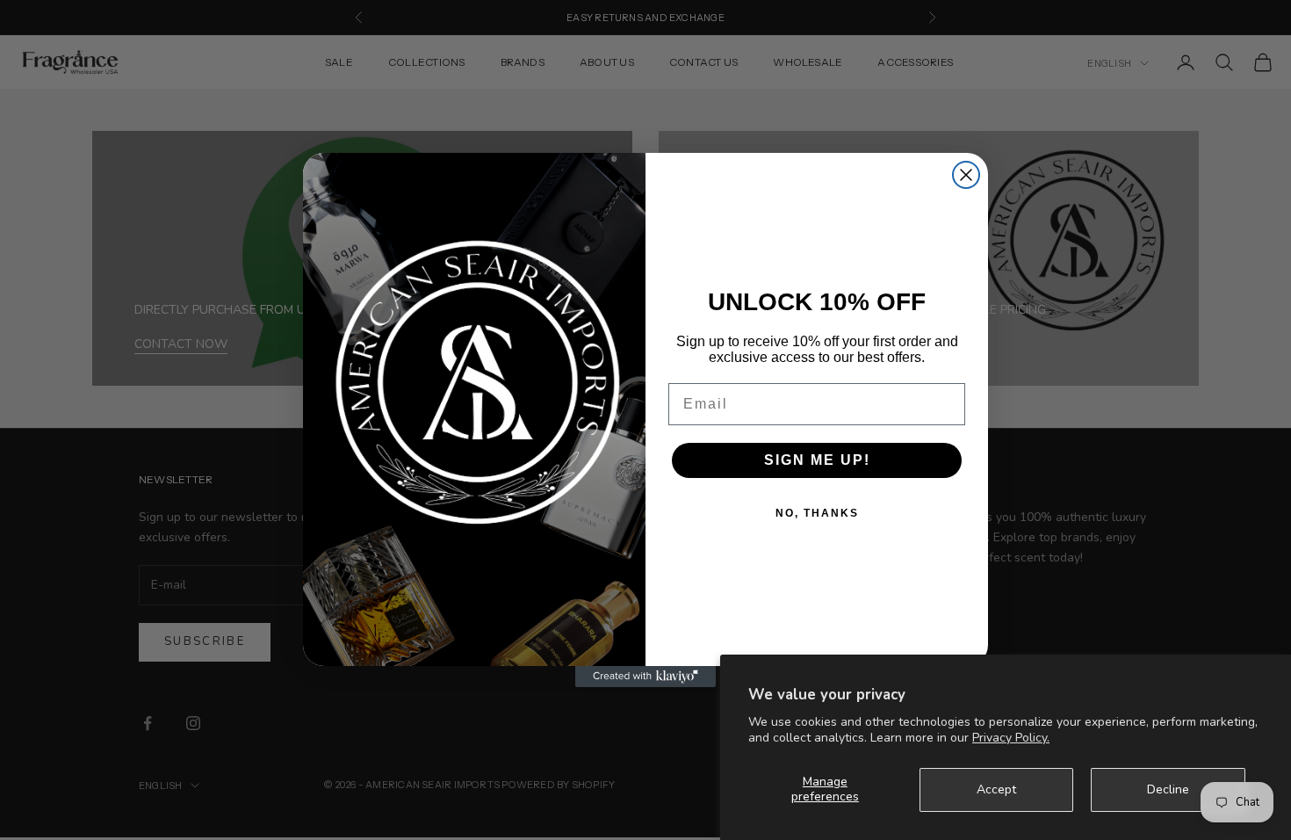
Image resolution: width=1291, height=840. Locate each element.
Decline (1168, 789)
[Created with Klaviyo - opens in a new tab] (645, 676)
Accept (996, 789)
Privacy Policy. (1010, 737)
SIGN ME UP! (817, 460)
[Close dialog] (966, 175)
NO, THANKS (817, 513)
